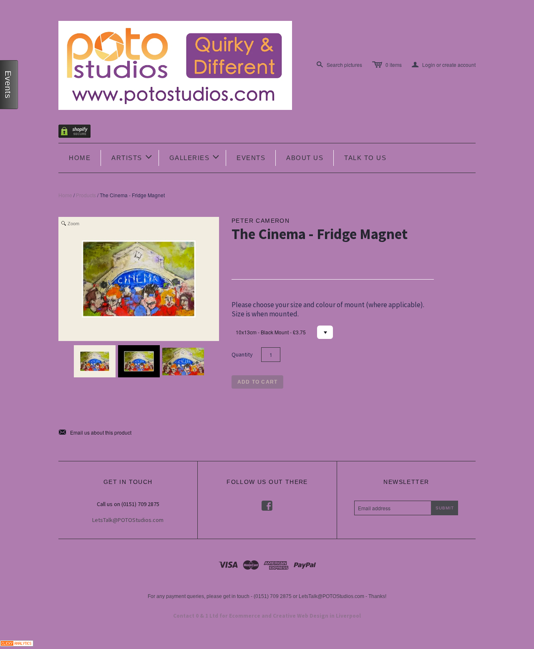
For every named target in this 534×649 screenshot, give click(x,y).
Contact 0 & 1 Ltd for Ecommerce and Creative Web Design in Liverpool (267, 615)
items (393, 64)
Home (80, 157)
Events (251, 157)
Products (86, 195)
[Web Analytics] (16, 642)
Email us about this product (94, 432)
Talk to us (365, 157)
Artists (132, 157)
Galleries (195, 157)
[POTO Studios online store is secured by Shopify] (79, 132)
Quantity (242, 354)
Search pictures (344, 64)
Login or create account (444, 64)
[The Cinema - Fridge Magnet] (95, 361)
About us (304, 157)
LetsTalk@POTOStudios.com (128, 520)
